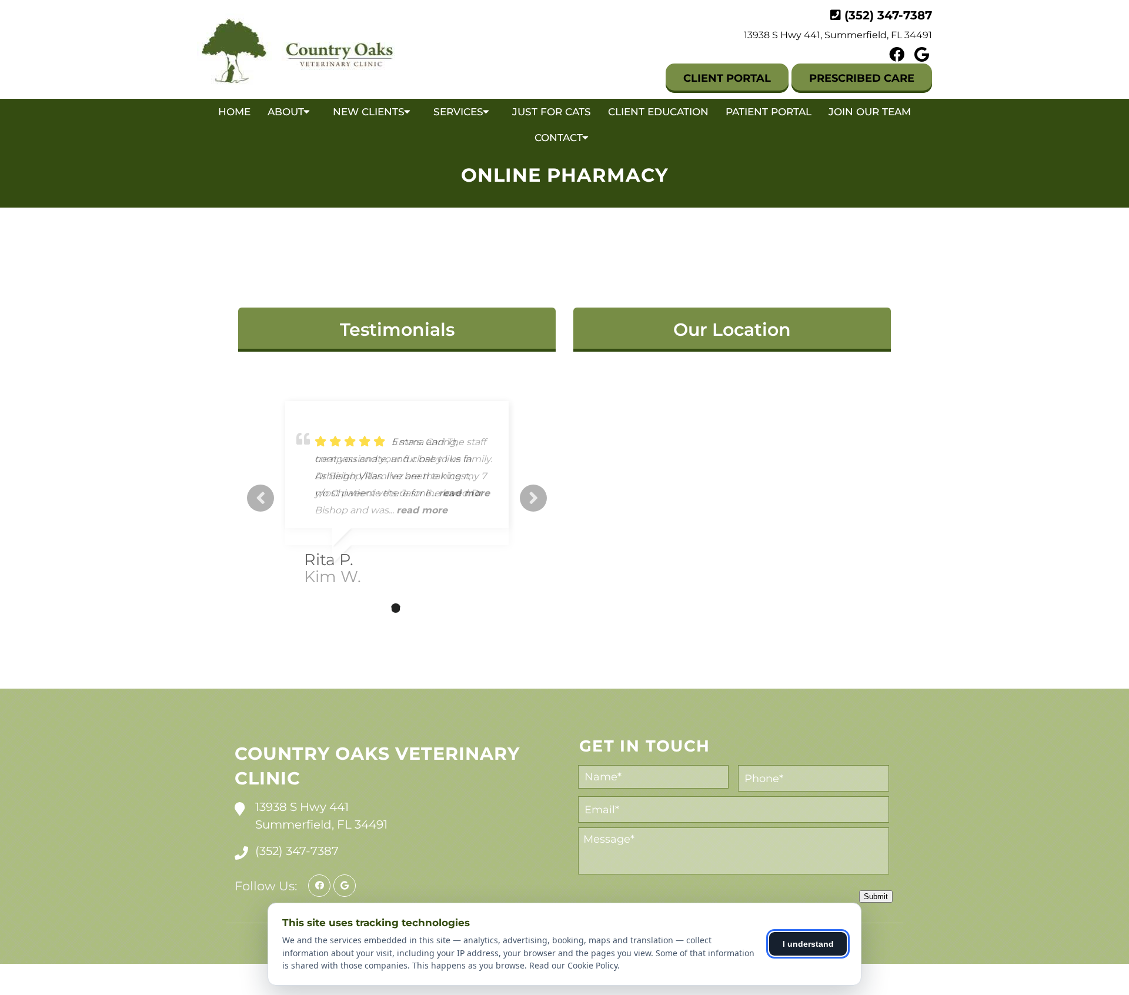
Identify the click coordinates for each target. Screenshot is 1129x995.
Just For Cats (551, 112)
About (286, 112)
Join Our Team (870, 112)
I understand (808, 944)
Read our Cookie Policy (573, 965)
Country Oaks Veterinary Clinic (377, 766)
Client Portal (727, 78)
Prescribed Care (861, 78)
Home (234, 112)
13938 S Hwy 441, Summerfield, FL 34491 (838, 35)
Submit (876, 896)
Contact (559, 137)
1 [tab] (360, 608)
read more (421, 510)
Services (458, 112)
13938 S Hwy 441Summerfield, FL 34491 (321, 816)
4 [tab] (413, 608)
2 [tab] (378, 608)
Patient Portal (768, 112)
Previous (260, 498)
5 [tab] (431, 608)
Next (533, 498)
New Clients (369, 112)
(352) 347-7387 (888, 15)
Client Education (658, 112)
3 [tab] (395, 608)
